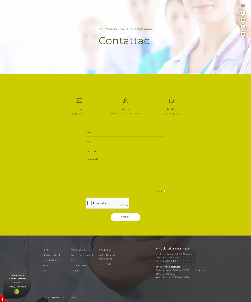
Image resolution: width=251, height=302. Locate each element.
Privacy (66, 297)
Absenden (125, 217)
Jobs (45, 270)
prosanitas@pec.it (51, 260)
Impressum (56, 297)
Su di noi (75, 260)
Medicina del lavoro (80, 249)
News (45, 265)
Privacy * (159, 191)
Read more (17, 283)
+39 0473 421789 (171, 113)
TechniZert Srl (106, 264)
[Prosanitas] (16, 8)
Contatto (75, 270)
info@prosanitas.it (79, 113)
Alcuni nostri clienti (80, 265)
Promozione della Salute (82, 255)
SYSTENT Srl (105, 249)
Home (45, 249)
